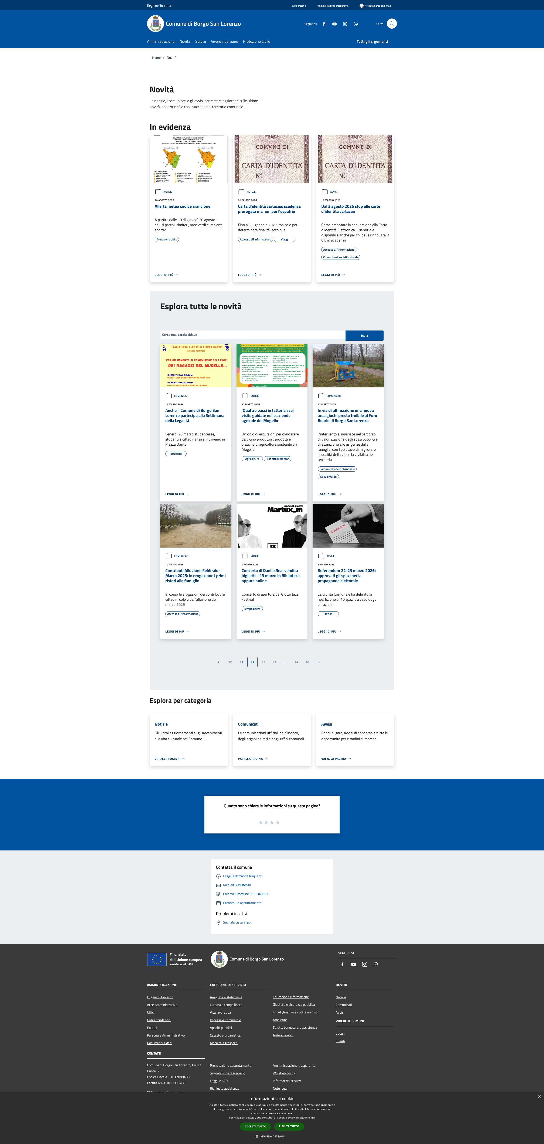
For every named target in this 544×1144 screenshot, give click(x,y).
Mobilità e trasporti (224, 1042)
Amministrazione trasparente (294, 1065)
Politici (152, 1027)
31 (241, 662)
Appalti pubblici (221, 1027)
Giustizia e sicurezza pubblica (294, 1004)
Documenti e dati (159, 1042)
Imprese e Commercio (225, 1020)
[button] (272, 1136)
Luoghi (341, 1033)
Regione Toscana (159, 5)
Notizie (168, 192)
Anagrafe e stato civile (226, 997)
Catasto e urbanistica (225, 1035)
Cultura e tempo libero (226, 1004)
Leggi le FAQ (219, 1080)
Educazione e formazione (291, 996)
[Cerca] (392, 23)
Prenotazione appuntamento (230, 1065)
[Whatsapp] (354, 23)
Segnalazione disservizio (227, 1073)
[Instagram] (343, 23)
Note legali (280, 1088)
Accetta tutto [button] (255, 1126)
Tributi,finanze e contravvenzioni (296, 1012)
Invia (364, 335)
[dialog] (272, 1118)
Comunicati (181, 396)
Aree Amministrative (162, 1004)
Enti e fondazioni (159, 1020)
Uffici (150, 1012)
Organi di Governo (160, 997)
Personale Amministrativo (166, 1035)
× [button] (539, 1097)
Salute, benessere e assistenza (295, 1027)
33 (263, 662)
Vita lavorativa (220, 1012)
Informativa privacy (287, 1080)
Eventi (340, 1041)
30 (230, 662)
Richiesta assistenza (224, 1088)
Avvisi (333, 192)
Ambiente (280, 1019)
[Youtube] (333, 23)
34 (274, 662)
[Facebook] (322, 23)
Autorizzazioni (283, 1035)
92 (297, 662)
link (313, 1117)
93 (308, 662)
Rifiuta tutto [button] (289, 1126)
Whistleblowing (284, 1073)
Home (156, 57)
